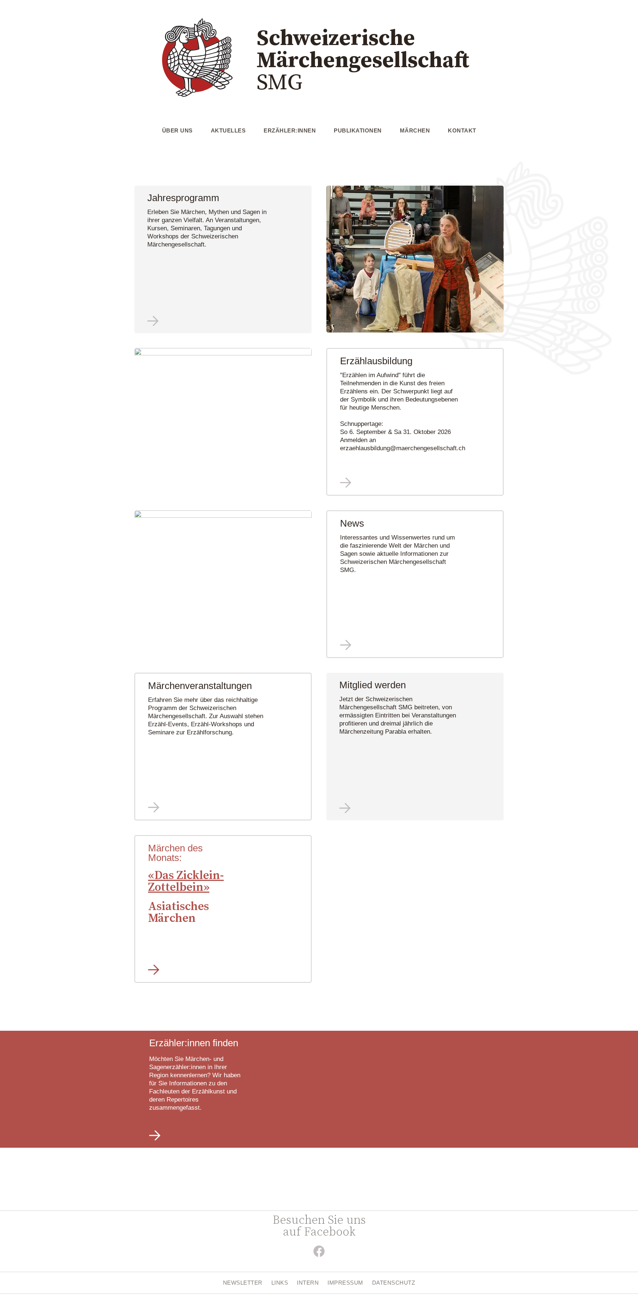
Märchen (415, 130)
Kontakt (462, 130)
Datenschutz (393, 1282)
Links (279, 1282)
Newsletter (243, 1282)
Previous (321, 259)
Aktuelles (228, 130)
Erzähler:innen (290, 130)
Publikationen (358, 130)
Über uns (177, 130)
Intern (308, 1282)
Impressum (345, 1282)
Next (509, 259)
